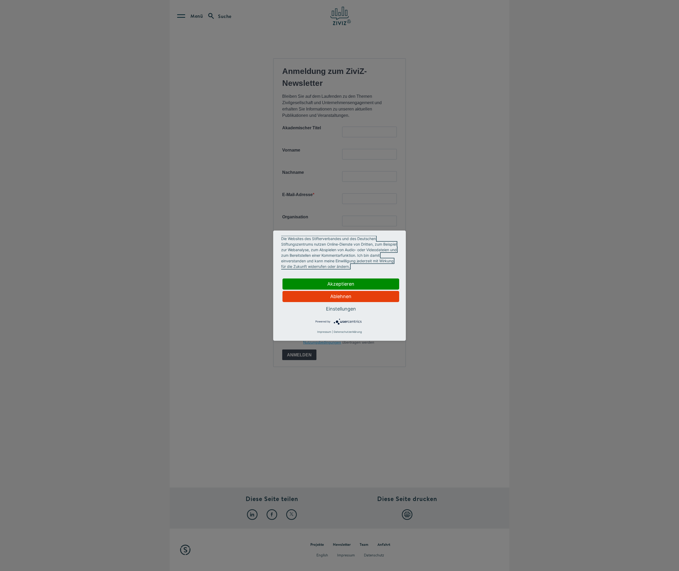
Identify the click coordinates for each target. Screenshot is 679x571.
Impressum (324, 331)
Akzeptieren (340, 284)
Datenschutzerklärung (348, 331)
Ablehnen (340, 296)
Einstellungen (341, 309)
